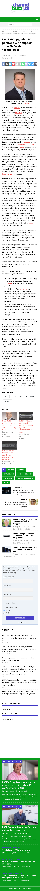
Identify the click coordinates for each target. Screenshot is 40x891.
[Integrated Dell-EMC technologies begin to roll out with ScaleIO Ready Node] (9, 416)
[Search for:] (20, 24)
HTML (8, 610)
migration (8, 283)
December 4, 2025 (10, 853)
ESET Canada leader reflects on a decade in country (19, 828)
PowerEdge (26, 142)
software (23, 289)
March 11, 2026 (9, 791)
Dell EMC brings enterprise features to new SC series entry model (23, 536)
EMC (18, 108)
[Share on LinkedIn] (10, 64)
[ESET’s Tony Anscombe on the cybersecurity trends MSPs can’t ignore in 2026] (20, 770)
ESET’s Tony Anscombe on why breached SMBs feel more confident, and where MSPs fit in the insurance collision (19, 682)
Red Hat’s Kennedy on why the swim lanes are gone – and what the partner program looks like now (19, 638)
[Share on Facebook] (3, 64)
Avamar (11, 470)
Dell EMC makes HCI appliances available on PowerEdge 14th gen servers (8, 455)
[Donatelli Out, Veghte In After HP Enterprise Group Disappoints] (6, 523)
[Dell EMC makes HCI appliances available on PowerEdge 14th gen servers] (9, 445)
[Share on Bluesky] (32, 64)
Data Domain (9, 474)
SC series (18, 113)
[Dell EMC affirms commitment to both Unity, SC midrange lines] (6, 549)
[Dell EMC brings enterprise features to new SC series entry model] (6, 536)
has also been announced (24, 145)
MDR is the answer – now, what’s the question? (18, 862)
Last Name (7, 594)
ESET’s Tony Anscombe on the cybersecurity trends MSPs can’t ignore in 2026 (19, 785)
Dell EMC (26, 103)
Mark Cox (23, 55)
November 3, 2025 (10, 881)
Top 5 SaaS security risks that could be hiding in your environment (19, 876)
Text (7, 613)
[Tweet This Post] (7, 64)
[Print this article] (19, 64)
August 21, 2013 (21, 527)
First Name (7, 586)
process (21, 147)
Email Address (8, 577)
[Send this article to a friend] (16, 64)
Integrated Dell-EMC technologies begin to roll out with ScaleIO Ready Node (9, 425)
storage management (24, 478)
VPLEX (6, 482)
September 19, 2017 (22, 540)
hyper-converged (8, 174)
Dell (15, 108)
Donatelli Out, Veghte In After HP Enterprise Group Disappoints (25, 522)
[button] (36, 19)
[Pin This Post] (13, 64)
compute (21, 470)
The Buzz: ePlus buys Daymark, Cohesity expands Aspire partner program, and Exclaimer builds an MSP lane (19, 649)
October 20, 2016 (10, 55)
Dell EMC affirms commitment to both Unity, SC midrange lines (25, 549)
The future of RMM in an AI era (16, 850)
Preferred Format (10, 607)
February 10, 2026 (10, 833)
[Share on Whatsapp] (23, 64)
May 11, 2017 (20, 554)
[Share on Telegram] (29, 64)
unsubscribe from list (20, 623)
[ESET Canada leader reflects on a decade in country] (20, 815)
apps (31, 223)
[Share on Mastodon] (26, 64)
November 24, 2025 (10, 867)
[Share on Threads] (35, 64)
